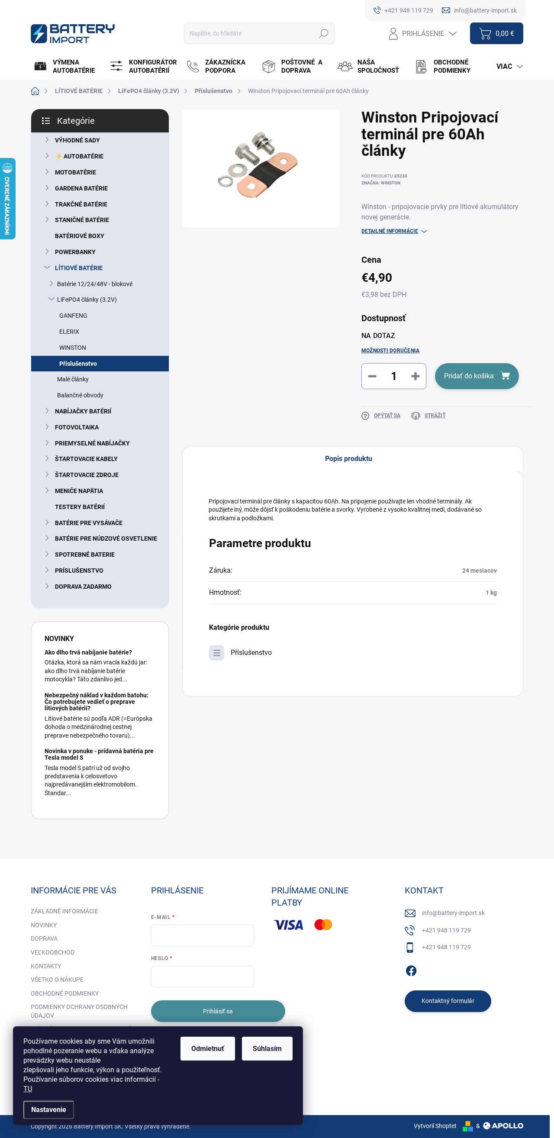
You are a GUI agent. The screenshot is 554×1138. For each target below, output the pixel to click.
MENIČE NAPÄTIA (79, 490)
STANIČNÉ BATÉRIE (82, 219)
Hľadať (324, 33)
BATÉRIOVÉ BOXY (79, 235)
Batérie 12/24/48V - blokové (94, 283)
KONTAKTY (46, 966)
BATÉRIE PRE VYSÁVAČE (88, 522)
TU (27, 1089)
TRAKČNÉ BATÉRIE (81, 204)
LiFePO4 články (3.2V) (87, 299)
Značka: (380, 183)
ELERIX (69, 331)
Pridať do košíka (469, 376)
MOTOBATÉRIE (75, 172)
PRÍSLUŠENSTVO (79, 570)
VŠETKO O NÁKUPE (57, 979)
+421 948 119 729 (446, 930)
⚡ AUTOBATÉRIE (79, 156)
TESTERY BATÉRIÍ (80, 506)
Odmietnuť (207, 1049)
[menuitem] (68, 67)
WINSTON (72, 347)
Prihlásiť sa (218, 1011)
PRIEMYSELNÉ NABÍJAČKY (92, 443)
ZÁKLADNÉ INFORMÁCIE (64, 911)
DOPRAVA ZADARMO (83, 586)
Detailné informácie (389, 231)
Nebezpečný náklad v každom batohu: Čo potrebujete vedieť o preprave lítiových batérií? (96, 702)
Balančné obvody (80, 395)
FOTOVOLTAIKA (77, 427)
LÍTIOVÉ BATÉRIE (79, 267)
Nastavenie (48, 1110)
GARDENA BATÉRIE (81, 188)
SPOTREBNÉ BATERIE (85, 554)
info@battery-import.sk (453, 912)
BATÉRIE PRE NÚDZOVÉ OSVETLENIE (106, 538)
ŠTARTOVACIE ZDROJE (87, 474)
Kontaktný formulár (448, 1000)
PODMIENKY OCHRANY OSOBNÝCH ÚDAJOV (79, 1011)
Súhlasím (267, 1049)
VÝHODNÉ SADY (77, 140)
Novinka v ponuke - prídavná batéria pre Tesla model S (99, 754)
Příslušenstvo (78, 363)
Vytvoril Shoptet (435, 1125)
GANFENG (73, 315)
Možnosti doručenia (390, 351)
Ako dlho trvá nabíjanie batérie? (88, 652)
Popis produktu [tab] (348, 459)
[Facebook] (411, 969)
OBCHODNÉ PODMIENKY (65, 993)
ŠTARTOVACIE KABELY (86, 458)
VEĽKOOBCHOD (52, 952)
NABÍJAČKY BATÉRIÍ (83, 411)
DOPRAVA (44, 938)
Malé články (73, 379)
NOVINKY (44, 925)
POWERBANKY (75, 251)
